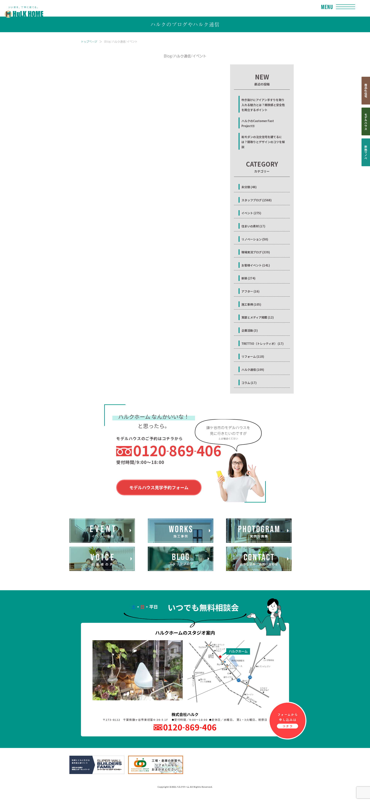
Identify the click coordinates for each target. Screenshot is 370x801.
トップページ (89, 41)
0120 (177, 450)
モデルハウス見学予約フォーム (158, 487)
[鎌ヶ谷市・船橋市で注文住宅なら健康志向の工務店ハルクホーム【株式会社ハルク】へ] (21, 8)
